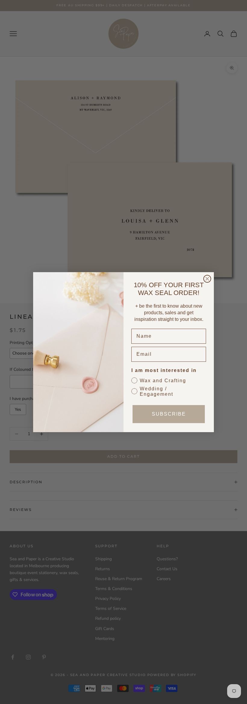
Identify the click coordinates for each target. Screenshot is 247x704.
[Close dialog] (207, 278)
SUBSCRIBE (169, 414)
